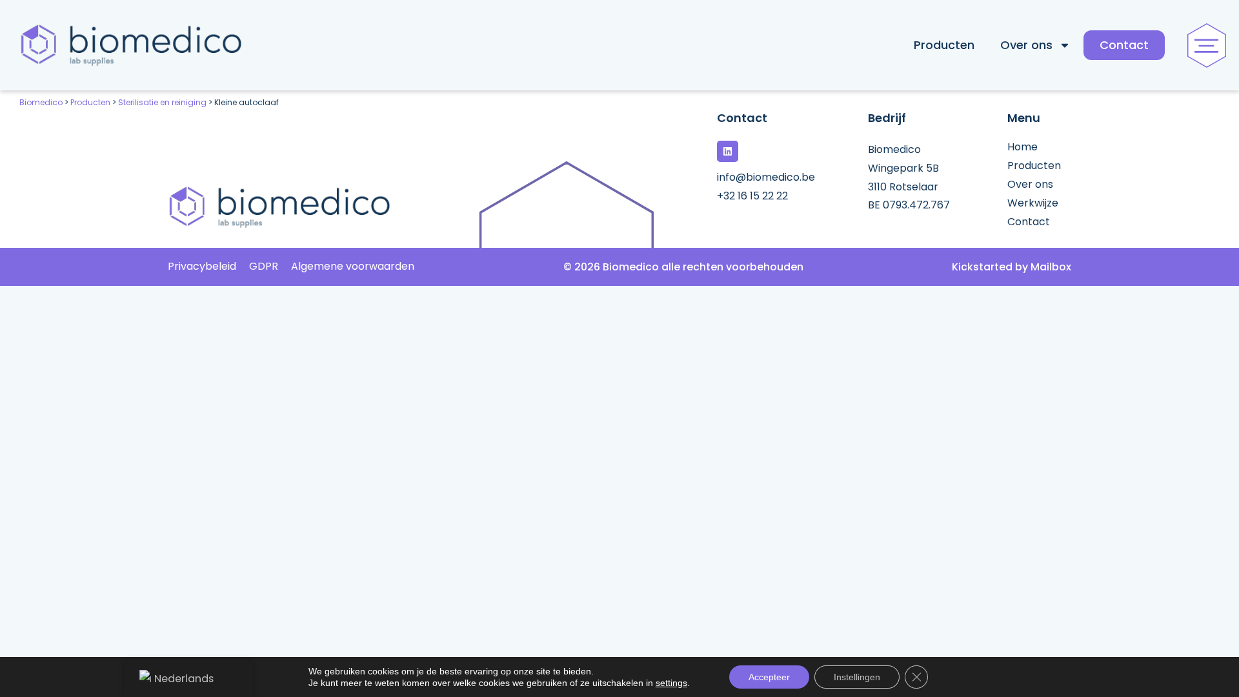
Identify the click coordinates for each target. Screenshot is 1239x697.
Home (1022, 147)
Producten (944, 45)
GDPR (263, 266)
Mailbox (1051, 266)
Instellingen (857, 677)
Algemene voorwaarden (352, 266)
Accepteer (769, 677)
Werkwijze (1032, 203)
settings (671, 683)
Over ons (1026, 45)
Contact (1124, 45)
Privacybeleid (202, 266)
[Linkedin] (727, 151)
